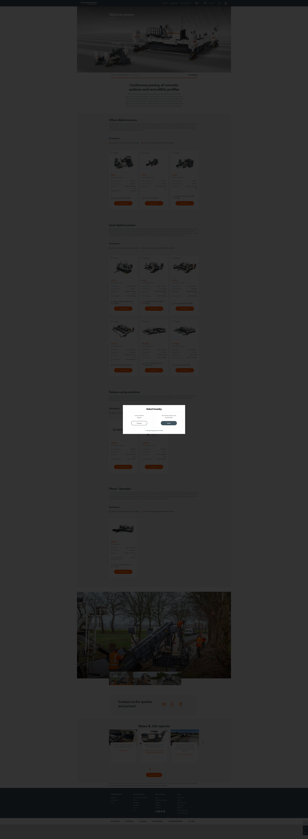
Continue (139, 423)
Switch (169, 423)
